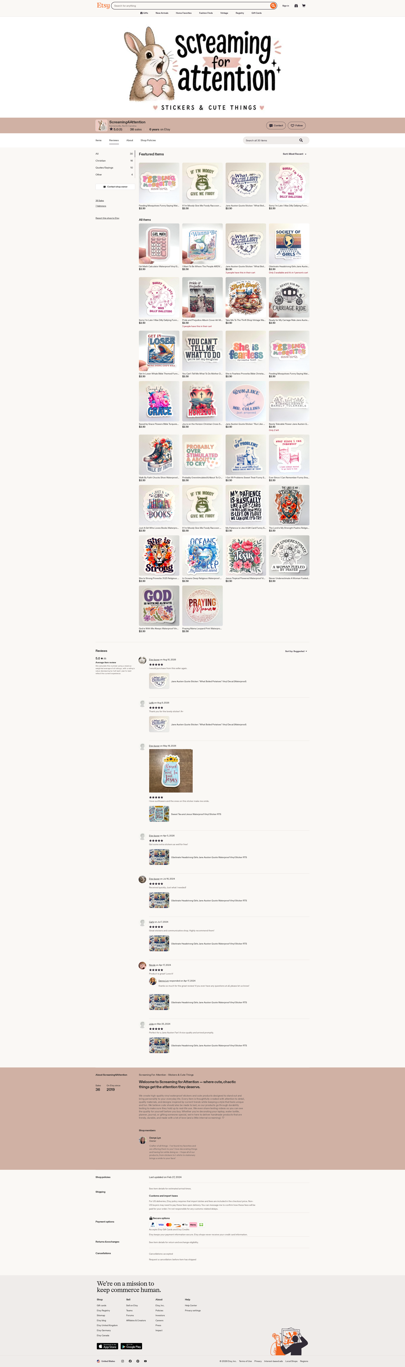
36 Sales (100, 200)
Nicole (152, 965)
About (129, 140)
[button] (276, 125)
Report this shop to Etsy (107, 218)
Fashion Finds (206, 13)
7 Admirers (101, 206)
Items (99, 140)
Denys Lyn (164, 980)
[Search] (273, 5)
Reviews (114, 140)
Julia (151, 1024)
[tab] (115, 153)
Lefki (151, 702)
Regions (304, 1361)
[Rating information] (111, 129)
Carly (151, 922)
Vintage (224, 13)
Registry (240, 13)
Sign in (285, 5)
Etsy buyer (154, 659)
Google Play (131, 1346)
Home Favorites (184, 13)
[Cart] (304, 5)
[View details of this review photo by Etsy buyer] (171, 771)
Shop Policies (148, 140)
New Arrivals (162, 13)
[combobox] (190, 5)
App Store (107, 1346)
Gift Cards (257, 13)
